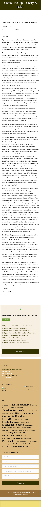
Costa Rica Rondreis (13, 419)
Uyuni (8, 446)
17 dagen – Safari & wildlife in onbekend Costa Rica (18, 326)
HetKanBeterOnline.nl (21, 494)
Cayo (37, 410)
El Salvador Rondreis (13, 425)
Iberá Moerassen (6, 430)
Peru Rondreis (9, 441)
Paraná (28, 435)
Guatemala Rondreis (11, 427)
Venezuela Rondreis (20, 446)
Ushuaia (4, 446)
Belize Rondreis (6, 407)
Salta (3, 444)
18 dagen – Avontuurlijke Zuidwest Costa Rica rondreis (19, 333)
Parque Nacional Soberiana (12, 438)
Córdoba (27, 419)
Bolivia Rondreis (17, 407)
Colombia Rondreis (14, 416)
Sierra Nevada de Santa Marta (22, 444)
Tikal (33, 444)
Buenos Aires (28, 410)
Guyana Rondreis (26, 428)
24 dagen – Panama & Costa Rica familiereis (15, 342)
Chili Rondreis (20, 413)
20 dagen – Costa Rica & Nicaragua (13, 338)
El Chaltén (28, 422)
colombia (30, 413)
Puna (27, 441)
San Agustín (9, 444)
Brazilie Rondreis (13, 410)
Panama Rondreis (11, 435)
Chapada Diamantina (7, 413)
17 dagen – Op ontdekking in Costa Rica (14, 328)
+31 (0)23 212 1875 (11, 376)
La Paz (24, 430)
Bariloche (34, 405)
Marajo (28, 430)
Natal (3, 433)
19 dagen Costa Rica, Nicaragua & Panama (15, 335)
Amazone (5, 405)
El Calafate (22, 422)
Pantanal (23, 435)
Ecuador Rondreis (10, 422)
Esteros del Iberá (29, 425)
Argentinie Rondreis (20, 404)
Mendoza (33, 430)
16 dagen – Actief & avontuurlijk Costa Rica (15, 330)
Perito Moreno (27, 438)
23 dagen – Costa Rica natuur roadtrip (14, 340)
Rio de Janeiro (34, 441)
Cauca (33, 410)
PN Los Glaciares (21, 441)
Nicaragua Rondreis (15, 432)
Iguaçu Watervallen (17, 430)
